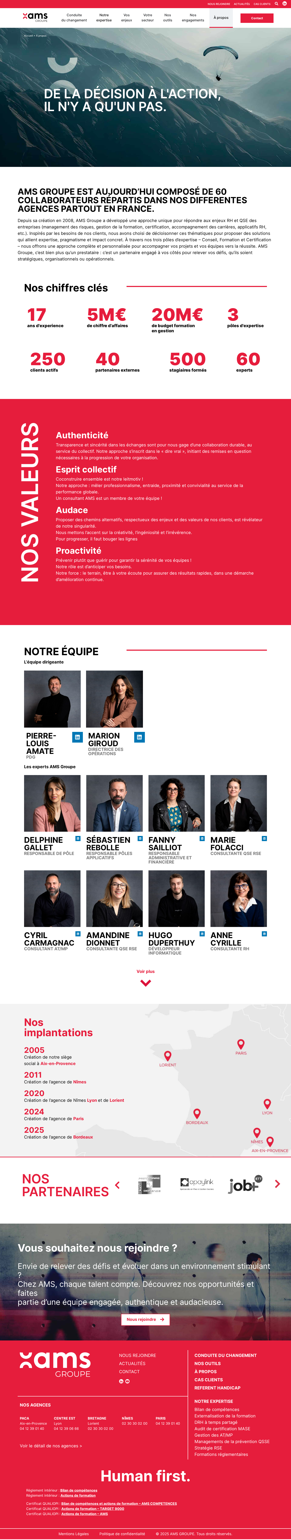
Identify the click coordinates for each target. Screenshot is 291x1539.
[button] (145, 979)
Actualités (242, 4)
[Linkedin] (77, 737)
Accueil (28, 35)
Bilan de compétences (78, 1490)
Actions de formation (78, 1495)
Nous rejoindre (219, 4)
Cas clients (262, 4)
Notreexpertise (104, 17)
